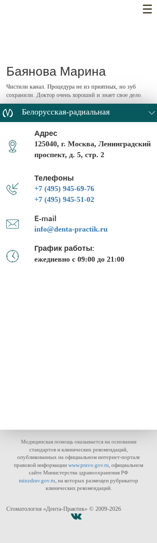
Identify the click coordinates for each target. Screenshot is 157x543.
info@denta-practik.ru (71, 229)
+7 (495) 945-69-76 (64, 188)
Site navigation (147, 11)
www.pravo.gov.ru (88, 465)
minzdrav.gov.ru (37, 480)
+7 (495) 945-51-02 (64, 199)
